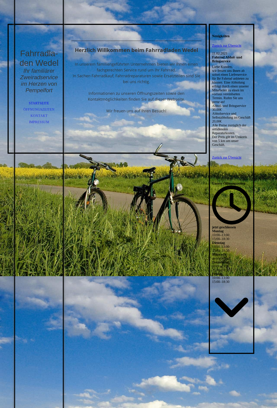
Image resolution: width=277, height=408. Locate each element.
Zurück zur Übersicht (226, 45)
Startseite (39, 103)
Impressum (39, 122)
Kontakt (39, 116)
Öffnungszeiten (39, 109)
